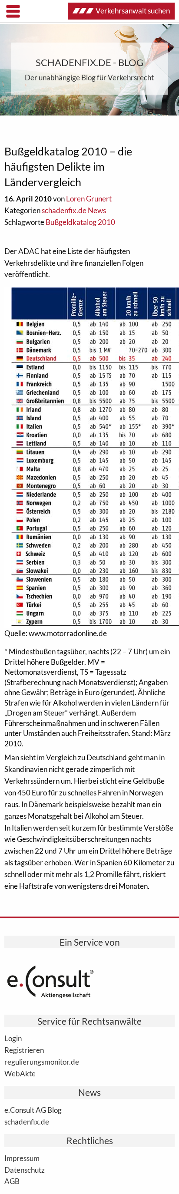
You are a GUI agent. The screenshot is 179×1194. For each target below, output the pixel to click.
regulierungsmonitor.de (41, 1061)
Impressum (22, 1158)
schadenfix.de (26, 1121)
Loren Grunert (89, 198)
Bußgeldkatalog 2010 (80, 222)
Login (13, 1038)
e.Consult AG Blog (33, 1109)
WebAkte (20, 1073)
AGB (12, 1181)
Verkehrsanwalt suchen (133, 10)
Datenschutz (24, 1169)
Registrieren (24, 1050)
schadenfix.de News (74, 210)
